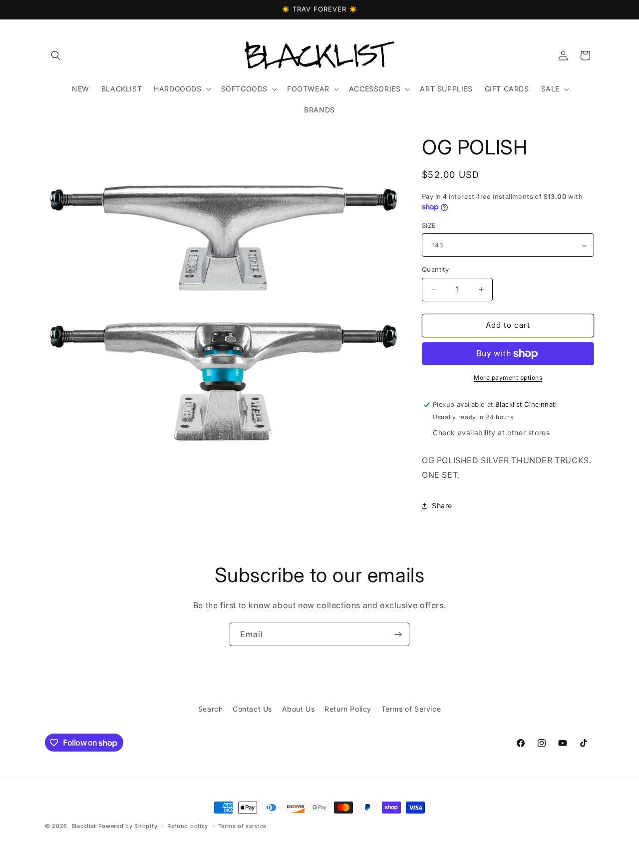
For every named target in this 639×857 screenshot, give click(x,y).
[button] (56, 55)
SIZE (429, 225)
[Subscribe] (398, 634)
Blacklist (83, 826)
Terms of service (242, 826)
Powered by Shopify (128, 826)
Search (210, 709)
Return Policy (347, 709)
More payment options (508, 377)
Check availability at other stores (491, 432)
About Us (298, 709)
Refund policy (187, 826)
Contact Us (252, 709)
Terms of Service (411, 709)
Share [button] (442, 505)
